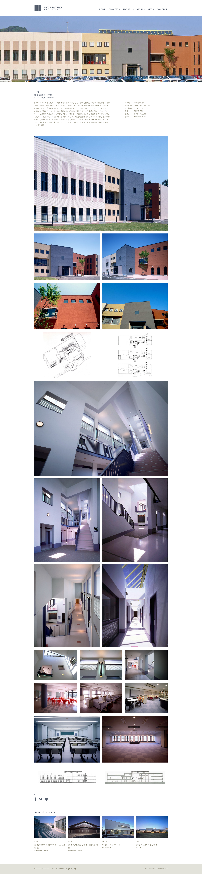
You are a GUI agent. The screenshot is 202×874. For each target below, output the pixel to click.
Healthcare (106, 847)
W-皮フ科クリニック (112, 844)
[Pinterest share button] (46, 799)
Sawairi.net (163, 868)
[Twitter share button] (40, 799)
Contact (162, 9)
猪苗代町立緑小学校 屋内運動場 (83, 846)
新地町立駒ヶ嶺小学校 (147, 844)
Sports (45, 851)
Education (38, 851)
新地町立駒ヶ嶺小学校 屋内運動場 (49, 846)
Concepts (114, 9)
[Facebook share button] (35, 799)
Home (102, 9)
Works (141, 9)
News (151, 9)
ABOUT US (128, 9)
